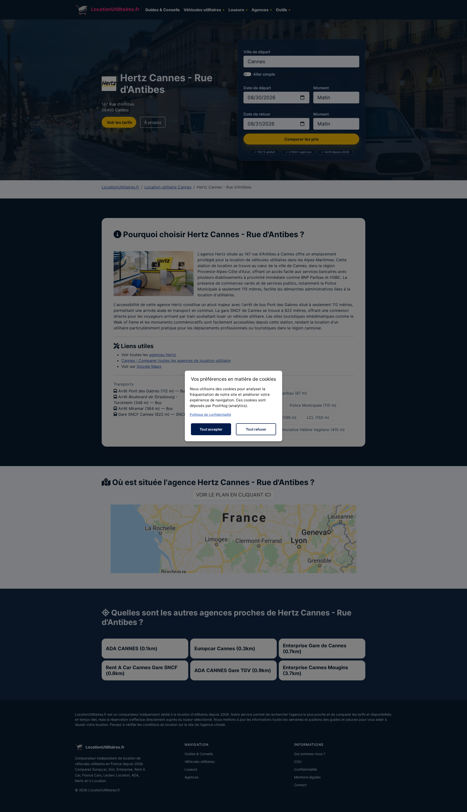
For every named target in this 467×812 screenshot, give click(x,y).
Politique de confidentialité (210, 414)
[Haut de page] (458, 803)
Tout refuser (256, 429)
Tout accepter (211, 429)
